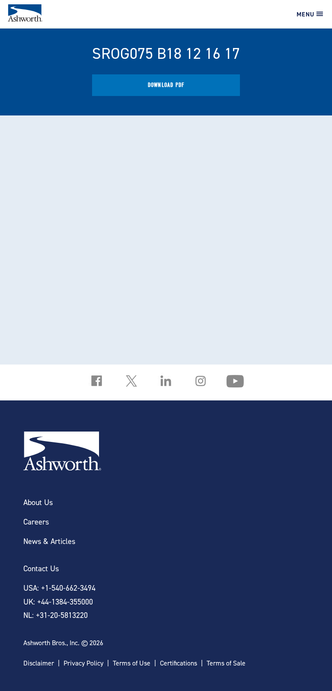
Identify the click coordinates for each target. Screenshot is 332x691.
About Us (38, 502)
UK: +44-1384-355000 (58, 601)
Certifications (178, 663)
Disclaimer (38, 663)
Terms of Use (131, 663)
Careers (36, 521)
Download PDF (166, 85)
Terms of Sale (226, 663)
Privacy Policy (83, 663)
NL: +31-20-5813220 (55, 615)
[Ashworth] (25, 18)
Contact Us (41, 568)
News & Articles (49, 541)
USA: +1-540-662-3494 (59, 587)
